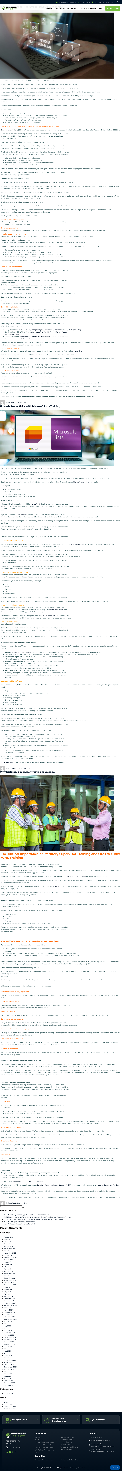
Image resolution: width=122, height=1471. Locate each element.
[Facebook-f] (13, 1452)
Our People (39, 1440)
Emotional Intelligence (29, 337)
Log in (6, 1402)
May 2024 (7, 1292)
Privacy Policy (65, 1444)
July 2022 (7, 1324)
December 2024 (10, 1278)
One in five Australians (9, 130)
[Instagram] (15, 1452)
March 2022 (8, 1330)
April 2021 (7, 1353)
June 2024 (8, 1289)
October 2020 (9, 1365)
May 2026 (7, 1242)
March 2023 (8, 1310)
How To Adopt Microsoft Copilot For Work (19, 1224)
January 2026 (9, 1251)
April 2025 (7, 1269)
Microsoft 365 (35, 504)
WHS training (58, 886)
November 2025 (10, 1253)
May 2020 (7, 1376)
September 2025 (10, 1257)
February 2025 (9, 1273)
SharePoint (53, 610)
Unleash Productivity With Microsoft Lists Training (30, 406)
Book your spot (7, 762)
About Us (38, 1437)
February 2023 (9, 1312)
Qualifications (59, 8)
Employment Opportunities (44, 1442)
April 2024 (7, 1294)
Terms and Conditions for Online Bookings (69, 1448)
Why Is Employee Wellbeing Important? (19, 1222)
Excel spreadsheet (77, 544)
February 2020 (9, 1383)
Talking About (61, 332)
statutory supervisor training (75, 876)
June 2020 (8, 1374)
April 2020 (7, 1378)
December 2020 (10, 1360)
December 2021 (10, 1337)
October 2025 (9, 1255)
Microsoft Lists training (81, 482)
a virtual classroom (79, 351)
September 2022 (10, 1319)
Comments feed (10, 1406)
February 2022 (9, 1333)
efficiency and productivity (23, 652)
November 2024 (10, 1280)
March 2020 (8, 1381)
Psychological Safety (73, 330)
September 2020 (10, 1367)
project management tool (85, 517)
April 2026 (7, 1244)
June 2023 (8, 1308)
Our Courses (46, 8)
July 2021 (7, 1349)
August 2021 (8, 1346)
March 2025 (8, 1271)
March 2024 (8, 1296)
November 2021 (10, 1340)
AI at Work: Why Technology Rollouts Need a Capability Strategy (28, 1215)
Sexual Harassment (12, 334)
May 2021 (7, 1351)
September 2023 (10, 1305)
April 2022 (7, 1328)
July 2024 (7, 1287)
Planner (4, 612)
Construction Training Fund (44, 1447)
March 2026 (8, 1246)
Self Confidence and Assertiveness (51, 337)
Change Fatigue (37, 330)
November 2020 (10, 1362)
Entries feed (8, 1404)
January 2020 (9, 1385)
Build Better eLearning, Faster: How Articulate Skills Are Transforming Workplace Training (37, 1217)
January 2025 (9, 1276)
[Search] (23, 1207)
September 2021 (10, 1344)
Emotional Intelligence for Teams (24, 339)
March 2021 (8, 1355)
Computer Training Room (44, 1460)
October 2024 (9, 1283)
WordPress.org (9, 1409)
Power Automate (48, 616)
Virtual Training (72, 8)
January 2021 (9, 1358)
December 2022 (10, 1314)
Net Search (81, 1468)
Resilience (58, 330)
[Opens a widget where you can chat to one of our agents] (115, 1467)
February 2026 (9, 1248)
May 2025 (7, 1267)
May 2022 (7, 1326)
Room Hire (83, 8)
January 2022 (9, 1335)
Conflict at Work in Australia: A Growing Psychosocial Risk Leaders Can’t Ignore (33, 1219)
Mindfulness (48, 330)
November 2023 (10, 1303)
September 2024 (10, 1285)
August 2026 (9, 1237)
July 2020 (7, 1371)
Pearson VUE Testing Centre (45, 1445)
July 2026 (7, 1239)
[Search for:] (11, 1206)
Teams (61, 610)
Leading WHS (64, 1185)
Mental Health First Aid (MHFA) (40, 332)
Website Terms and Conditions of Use (67, 1438)
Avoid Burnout (24, 330)
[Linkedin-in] (7, 1452)
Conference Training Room (70, 1460)
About (92, 8)
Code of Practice (66, 1442)
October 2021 (9, 1342)
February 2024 (9, 1298)
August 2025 (8, 1260)
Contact (101, 8)
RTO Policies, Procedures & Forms (44, 1451)
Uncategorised (9, 1393)
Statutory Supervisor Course (48, 1185)
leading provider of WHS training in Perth (27, 1181)
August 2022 (8, 1321)
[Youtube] (10, 1452)
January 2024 (9, 1301)
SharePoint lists (21, 515)
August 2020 (9, 1369)
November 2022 (10, 1317)
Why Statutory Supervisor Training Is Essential (27, 772)
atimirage (8, 402)
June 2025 (8, 1264)
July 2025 (7, 1262)
